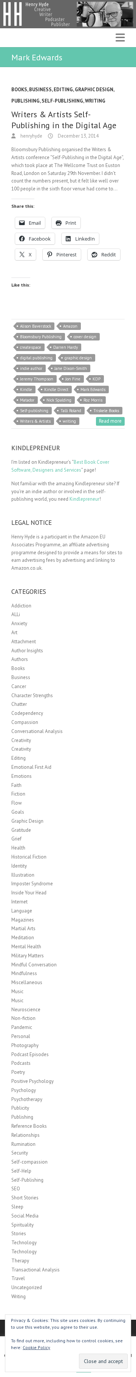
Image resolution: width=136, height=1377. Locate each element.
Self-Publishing (62, 101)
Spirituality (22, 1225)
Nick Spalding (58, 400)
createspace (30, 347)
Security (19, 1153)
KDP (96, 379)
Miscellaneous (26, 982)
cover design (85, 336)
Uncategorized (26, 1287)
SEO (15, 1188)
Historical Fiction (28, 857)
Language (21, 911)
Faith (16, 785)
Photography (25, 1045)
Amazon (70, 326)
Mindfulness (24, 973)
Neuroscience (25, 1009)
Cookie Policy (36, 1347)
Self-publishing (34, 410)
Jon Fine (72, 379)
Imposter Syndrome (32, 883)
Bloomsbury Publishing (41, 336)
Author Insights (27, 650)
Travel (18, 1278)
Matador (27, 400)
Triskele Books (106, 410)
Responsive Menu (120, 38)
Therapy (20, 1260)
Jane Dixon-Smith (70, 368)
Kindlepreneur (84, 499)
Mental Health (26, 946)
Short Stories (25, 1198)
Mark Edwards (92, 389)
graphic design (78, 357)
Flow (16, 803)
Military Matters (27, 955)
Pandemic (21, 1027)
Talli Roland (70, 410)
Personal (20, 1036)
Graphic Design (94, 89)
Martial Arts (23, 928)
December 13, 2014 (78, 136)
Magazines (22, 920)
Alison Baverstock (35, 326)
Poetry (18, 1072)
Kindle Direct (56, 389)
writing (69, 421)
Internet (19, 902)
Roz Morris (92, 400)
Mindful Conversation (34, 964)
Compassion (24, 722)
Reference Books (29, 1126)
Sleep (17, 1207)
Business (40, 89)
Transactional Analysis (35, 1270)
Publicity (20, 1108)
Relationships (25, 1135)
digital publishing (36, 357)
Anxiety (19, 623)
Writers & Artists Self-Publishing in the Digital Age (63, 119)
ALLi (15, 614)
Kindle (26, 389)
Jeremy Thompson (36, 379)
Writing (95, 101)
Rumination (23, 1144)
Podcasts (21, 1063)
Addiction (21, 606)
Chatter (19, 704)
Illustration (22, 875)
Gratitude (21, 830)
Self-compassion (29, 1162)
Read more (110, 421)
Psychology (23, 1090)
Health (18, 848)
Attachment (23, 641)
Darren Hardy (65, 347)
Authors (19, 659)
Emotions (21, 776)
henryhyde (30, 136)
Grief (16, 839)
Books (19, 89)
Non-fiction (23, 1018)
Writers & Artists (35, 421)
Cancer (18, 686)
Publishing (25, 101)
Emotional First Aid (31, 767)
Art (14, 632)
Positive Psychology (32, 1081)
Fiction (18, 794)
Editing (63, 89)
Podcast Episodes (30, 1054)
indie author (31, 368)
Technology (24, 1242)
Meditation (22, 937)
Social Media (25, 1216)
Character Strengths (32, 695)
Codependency (27, 713)
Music (17, 991)
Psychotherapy (26, 1099)
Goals (17, 812)
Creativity (21, 740)
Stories (18, 1233)
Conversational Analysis (37, 731)
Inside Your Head (28, 892)
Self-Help (21, 1171)
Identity (19, 866)
